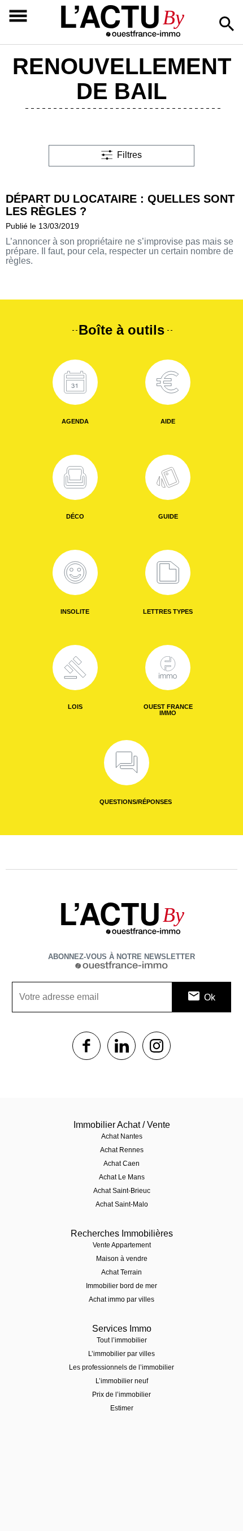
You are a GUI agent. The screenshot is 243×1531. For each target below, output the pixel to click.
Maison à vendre (121, 1259)
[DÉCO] (75, 477)
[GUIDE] (167, 477)
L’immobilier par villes (121, 1354)
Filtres (129, 155)
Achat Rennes (122, 1150)
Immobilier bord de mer (121, 1286)
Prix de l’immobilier (121, 1395)
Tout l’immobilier (122, 1340)
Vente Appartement (122, 1245)
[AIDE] (167, 382)
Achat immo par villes (121, 1299)
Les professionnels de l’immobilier (121, 1367)
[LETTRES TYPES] (167, 572)
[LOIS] (75, 667)
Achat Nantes (121, 1136)
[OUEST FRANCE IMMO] (167, 667)
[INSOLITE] (75, 572)
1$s (86, 1046)
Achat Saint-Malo (122, 1204)
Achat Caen (121, 1164)
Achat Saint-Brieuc (121, 1191)
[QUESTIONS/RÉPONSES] (126, 762)
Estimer (121, 1408)
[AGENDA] (75, 382)
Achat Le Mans (122, 1177)
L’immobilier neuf (122, 1381)
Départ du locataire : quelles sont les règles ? (120, 205)
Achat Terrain (121, 1272)
